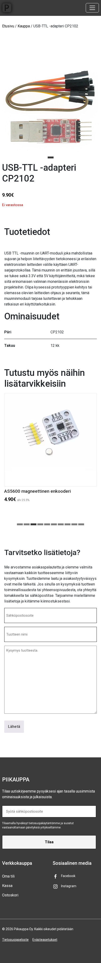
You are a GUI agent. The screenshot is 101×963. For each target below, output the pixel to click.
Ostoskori (10, 895)
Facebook (68, 876)
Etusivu (8, 26)
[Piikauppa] (7, 8)
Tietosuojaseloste (15, 940)
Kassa (7, 885)
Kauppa (24, 26)
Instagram (68, 886)
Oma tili (8, 876)
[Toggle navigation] (92, 8)
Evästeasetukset (44, 940)
